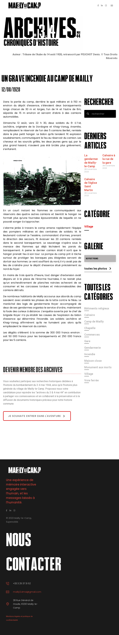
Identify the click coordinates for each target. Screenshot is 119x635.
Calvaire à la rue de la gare (108, 159)
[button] (37, 416)
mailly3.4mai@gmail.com (27, 591)
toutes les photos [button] (95, 268)
